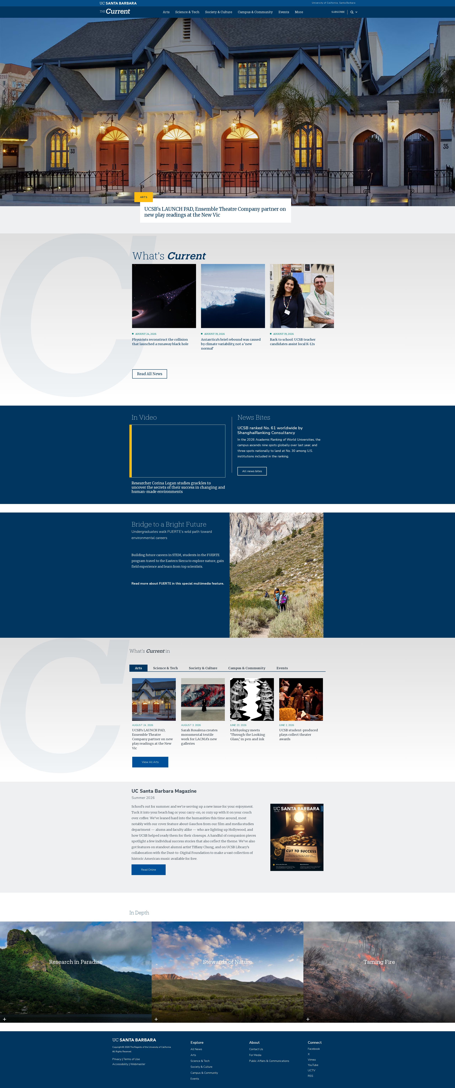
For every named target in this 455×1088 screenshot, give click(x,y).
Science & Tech (187, 12)
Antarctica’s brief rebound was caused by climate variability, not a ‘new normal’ (231, 343)
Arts (166, 12)
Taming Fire (379, 962)
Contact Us (256, 1049)
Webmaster (137, 1064)
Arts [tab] (138, 668)
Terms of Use (131, 1059)
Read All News (149, 374)
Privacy (116, 1059)
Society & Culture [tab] (203, 668)
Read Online (148, 870)
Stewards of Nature (227, 962)
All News (196, 1049)
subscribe (338, 12)
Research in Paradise (76, 962)
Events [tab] (282, 668)
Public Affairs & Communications (269, 1061)
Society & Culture (218, 12)
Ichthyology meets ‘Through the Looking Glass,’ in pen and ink (247, 734)
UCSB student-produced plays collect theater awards (298, 734)
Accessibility (120, 1064)
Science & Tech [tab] (165, 668)
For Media (255, 1055)
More (299, 12)
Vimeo (312, 1060)
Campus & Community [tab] (246, 668)
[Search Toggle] (354, 12)
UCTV (311, 1070)
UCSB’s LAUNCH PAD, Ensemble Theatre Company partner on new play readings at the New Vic (215, 212)
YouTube (313, 1065)
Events (284, 12)
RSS (310, 1076)
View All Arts (150, 762)
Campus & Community (255, 12)
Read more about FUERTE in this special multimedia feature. (178, 583)
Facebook (314, 1049)
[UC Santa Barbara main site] (118, 2)
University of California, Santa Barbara (333, 2)
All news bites (252, 471)
